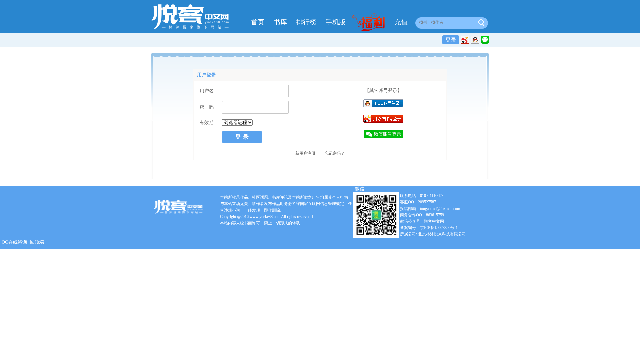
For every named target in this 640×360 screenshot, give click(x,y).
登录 (450, 40)
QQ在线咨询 (14, 242)
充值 (401, 22)
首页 (257, 22)
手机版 (336, 22)
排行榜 (306, 22)
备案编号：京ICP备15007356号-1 (429, 227)
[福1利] (370, 23)
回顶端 (37, 242)
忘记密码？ (335, 153)
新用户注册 (305, 153)
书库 (280, 22)
